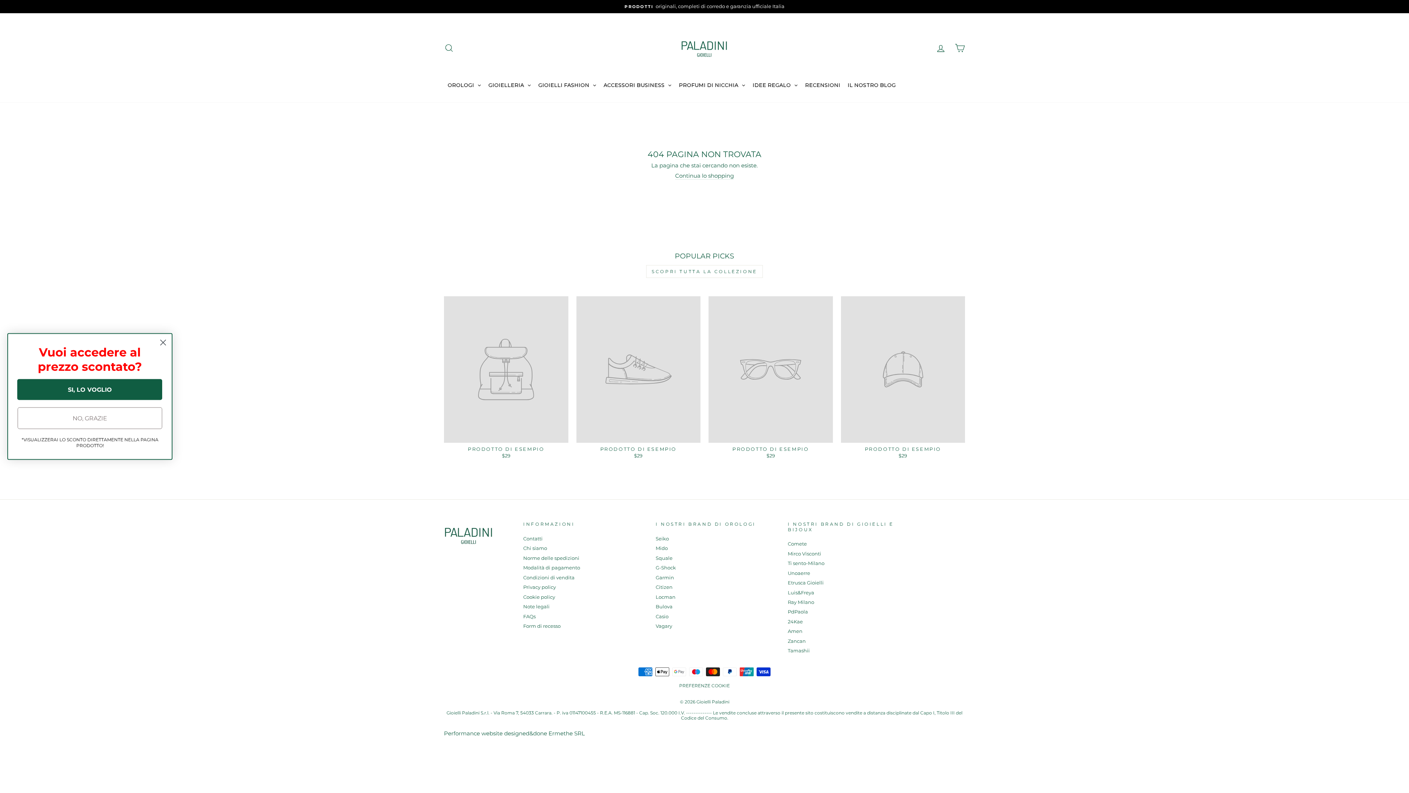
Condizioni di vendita (549, 577)
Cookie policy (539, 597)
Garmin (665, 577)
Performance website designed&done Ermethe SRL (514, 733)
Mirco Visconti (804, 554)
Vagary (664, 626)
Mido (662, 548)
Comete (797, 544)
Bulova (664, 606)
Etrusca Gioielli (806, 583)
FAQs (529, 616)
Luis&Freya (801, 592)
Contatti (533, 539)
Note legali (536, 606)
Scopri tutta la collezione (704, 271)
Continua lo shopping (704, 176)
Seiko (662, 539)
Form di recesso (542, 626)
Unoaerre (799, 573)
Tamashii (799, 650)
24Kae (795, 621)
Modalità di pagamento (551, 568)
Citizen (664, 587)
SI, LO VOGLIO (90, 389)
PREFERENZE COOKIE (704, 685)
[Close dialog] (163, 342)
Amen (795, 631)
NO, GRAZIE (90, 417)
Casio (662, 616)
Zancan (797, 641)
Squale (664, 558)
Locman (666, 597)
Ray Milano (801, 602)
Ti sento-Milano (806, 563)
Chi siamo (535, 548)
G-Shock (666, 568)
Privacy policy (539, 587)
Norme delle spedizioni (551, 558)
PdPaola (798, 612)
